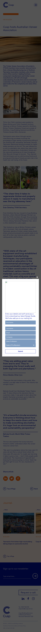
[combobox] (20, 345)
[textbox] (18, 345)
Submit (20, 351)
